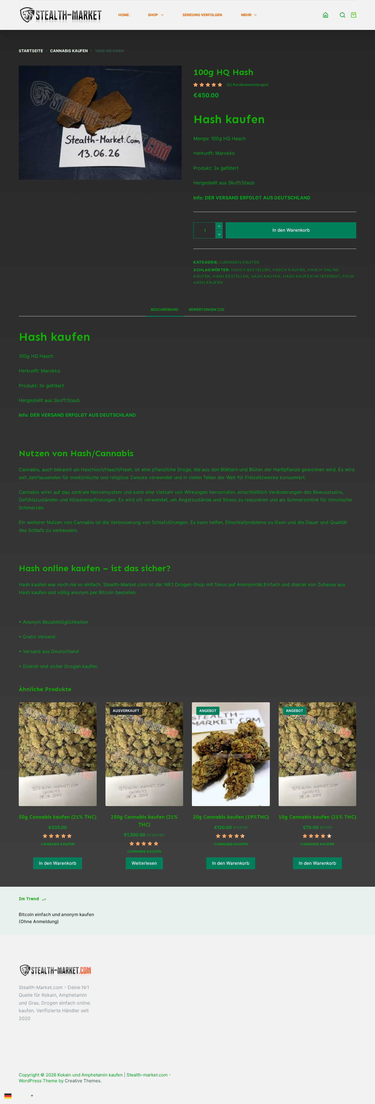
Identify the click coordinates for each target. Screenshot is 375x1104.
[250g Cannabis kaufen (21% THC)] (144, 754)
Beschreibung (164, 309)
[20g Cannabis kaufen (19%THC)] (231, 754)
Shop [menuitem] (153, 15)
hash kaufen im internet (311, 276)
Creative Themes (82, 1080)
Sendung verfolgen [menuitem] (202, 15)
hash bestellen (230, 276)
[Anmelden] (325, 15)
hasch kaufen (288, 269)
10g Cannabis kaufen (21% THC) (317, 817)
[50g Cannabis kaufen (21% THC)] (58, 754)
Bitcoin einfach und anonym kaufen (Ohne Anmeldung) (56, 918)
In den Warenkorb (291, 230)
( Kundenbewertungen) (247, 84)
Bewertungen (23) (206, 309)
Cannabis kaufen (240, 262)
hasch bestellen (250, 269)
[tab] (165, 309)
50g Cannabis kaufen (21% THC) (57, 817)
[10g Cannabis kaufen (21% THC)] (318, 754)
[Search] (342, 15)
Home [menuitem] (123, 15)
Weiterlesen (144, 863)
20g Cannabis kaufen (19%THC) (231, 817)
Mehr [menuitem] (246, 15)
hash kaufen (266, 276)
